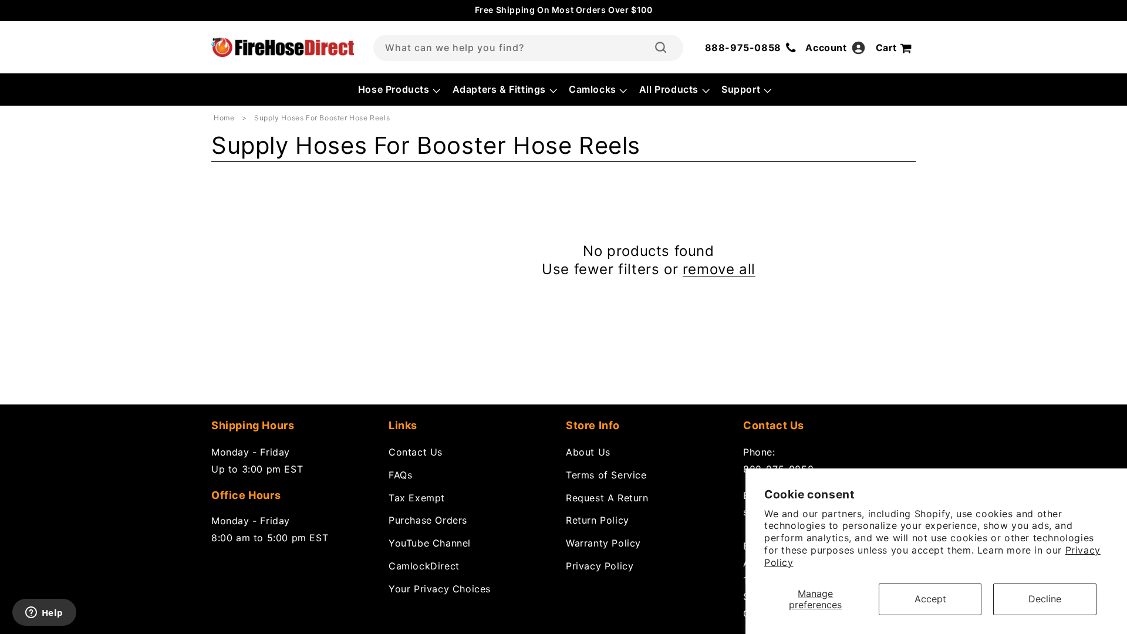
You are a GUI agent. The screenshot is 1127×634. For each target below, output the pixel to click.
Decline (1044, 599)
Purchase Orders (428, 520)
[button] (398, 89)
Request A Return (607, 498)
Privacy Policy (599, 566)
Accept (930, 599)
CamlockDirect (424, 566)
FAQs (400, 475)
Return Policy (597, 520)
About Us (588, 452)
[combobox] (528, 48)
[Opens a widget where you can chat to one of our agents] (44, 613)
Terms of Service (606, 475)
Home (224, 117)
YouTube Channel (430, 543)
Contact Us (416, 452)
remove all (719, 269)
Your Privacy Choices (440, 589)
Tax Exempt (417, 498)
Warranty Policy (603, 543)
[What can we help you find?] (660, 47)
